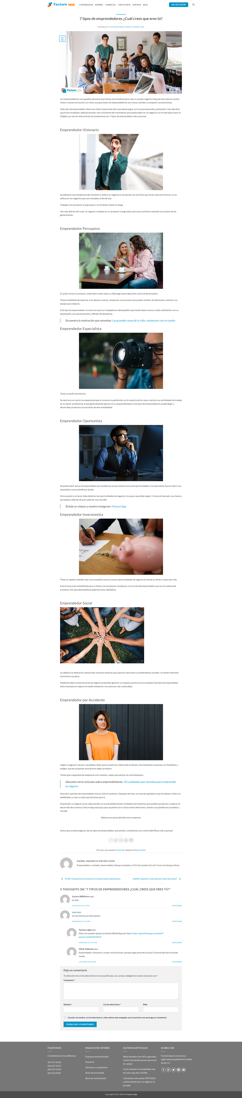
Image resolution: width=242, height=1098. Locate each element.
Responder (177, 906)
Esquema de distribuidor (97, 1056)
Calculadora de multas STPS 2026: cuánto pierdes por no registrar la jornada (139, 1082)
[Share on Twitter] (116, 840)
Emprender (121, 14)
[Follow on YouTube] (183, 1070)
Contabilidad (86, 5)
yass (74, 912)
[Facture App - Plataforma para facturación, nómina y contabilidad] (61, 4)
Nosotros (89, 1062)
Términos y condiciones (96, 1067)
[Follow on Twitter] (173, 1070)
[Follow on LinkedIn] (178, 1070)
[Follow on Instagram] (168, 1070)
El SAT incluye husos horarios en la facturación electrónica (92, 878)
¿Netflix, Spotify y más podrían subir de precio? (154, 878)
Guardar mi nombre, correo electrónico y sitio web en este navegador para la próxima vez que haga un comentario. (117, 1017)
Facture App (118, 506)
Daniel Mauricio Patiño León (131, 27)
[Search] (193, 4)
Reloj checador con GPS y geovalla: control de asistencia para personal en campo (139, 1060)
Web (145, 1004)
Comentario (69, 980)
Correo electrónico (112, 1004)
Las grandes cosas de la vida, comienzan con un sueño (143, 320)
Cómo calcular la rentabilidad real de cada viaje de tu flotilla (139, 1071)
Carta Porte (124, 5)
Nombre (68, 1004)
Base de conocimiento (95, 1078)
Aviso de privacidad (94, 1072)
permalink (142, 850)
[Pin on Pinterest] (126, 840)
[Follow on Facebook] (163, 1070)
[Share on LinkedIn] (131, 840)
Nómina (99, 5)
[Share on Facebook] (111, 840)
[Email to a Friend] (121, 840)
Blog (145, 5)
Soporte (137, 5)
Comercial (110, 5)
